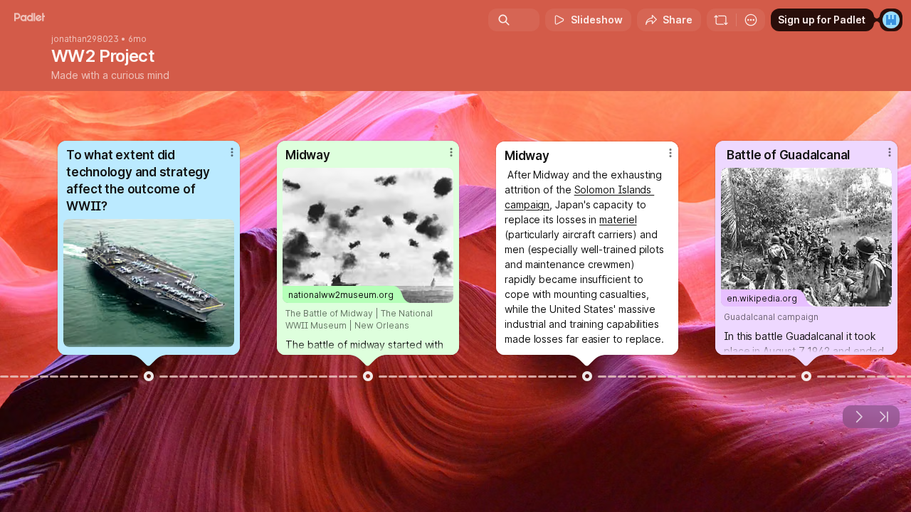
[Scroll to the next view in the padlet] (858, 416)
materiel (617, 219)
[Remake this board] (721, 20)
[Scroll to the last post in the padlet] (884, 416)
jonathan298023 (85, 39)
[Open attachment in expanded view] (148, 283)
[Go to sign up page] (891, 20)
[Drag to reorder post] (149, 376)
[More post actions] (232, 152)
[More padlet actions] (751, 20)
